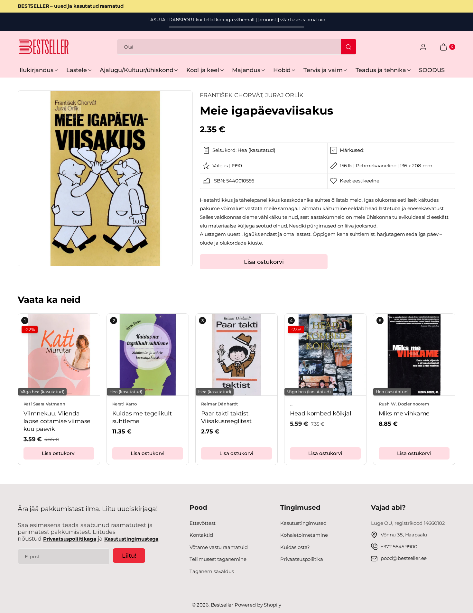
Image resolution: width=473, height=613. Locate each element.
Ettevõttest (202, 523)
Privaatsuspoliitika (301, 559)
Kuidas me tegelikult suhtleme (142, 417)
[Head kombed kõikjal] (325, 354)
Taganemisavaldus (212, 571)
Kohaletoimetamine (304, 535)
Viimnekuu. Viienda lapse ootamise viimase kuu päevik (57, 421)
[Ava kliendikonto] (423, 47)
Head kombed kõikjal (320, 413)
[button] (23, 387)
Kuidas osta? (295, 547)
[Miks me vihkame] (414, 354)
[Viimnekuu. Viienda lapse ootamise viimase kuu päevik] (59, 354)
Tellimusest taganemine (218, 559)
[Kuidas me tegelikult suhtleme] (148, 354)
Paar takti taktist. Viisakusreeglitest (226, 417)
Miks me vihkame (404, 413)
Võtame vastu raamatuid (219, 547)
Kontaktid (201, 535)
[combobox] (236, 47)
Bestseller (222, 605)
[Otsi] (348, 46)
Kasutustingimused (303, 523)
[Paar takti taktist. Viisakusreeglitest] (236, 354)
